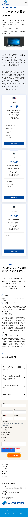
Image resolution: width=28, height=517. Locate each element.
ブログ (4, 478)
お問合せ (4, 473)
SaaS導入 (4, 468)
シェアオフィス (6, 464)
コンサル (4, 471)
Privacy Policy (20, 514)
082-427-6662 (9, 497)
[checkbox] (13, 432)
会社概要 (4, 476)
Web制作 (4, 466)
